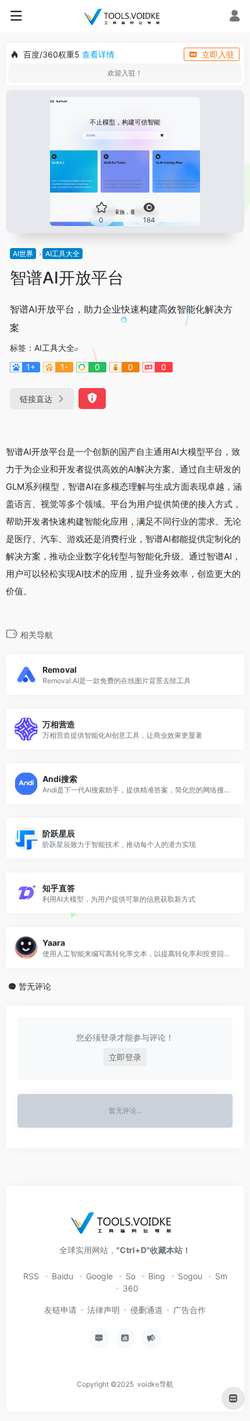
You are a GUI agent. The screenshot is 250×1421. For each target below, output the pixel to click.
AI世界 (23, 253)
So (130, 1276)
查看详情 (98, 54)
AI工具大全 (62, 253)
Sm (221, 1276)
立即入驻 (218, 54)
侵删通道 (146, 1310)
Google (99, 1276)
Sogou (190, 1276)
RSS (31, 1276)
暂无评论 (35, 986)
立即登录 (125, 1057)
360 (130, 1288)
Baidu (62, 1276)
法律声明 (103, 1310)
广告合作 (189, 1310)
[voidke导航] (124, 16)
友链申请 (60, 1310)
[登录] (234, 17)
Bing (156, 1276)
